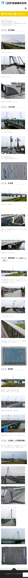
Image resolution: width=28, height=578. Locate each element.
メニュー (25, 8)
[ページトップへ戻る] (14, 570)
